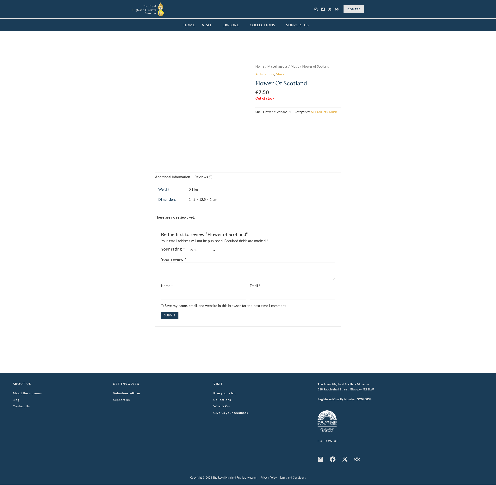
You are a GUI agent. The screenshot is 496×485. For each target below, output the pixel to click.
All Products (264, 74)
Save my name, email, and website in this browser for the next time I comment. (225, 306)
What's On (221, 406)
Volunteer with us (127, 393)
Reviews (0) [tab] (203, 177)
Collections (262, 25)
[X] (330, 9)
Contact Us (21, 406)
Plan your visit (224, 393)
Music (295, 66)
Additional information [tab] (172, 177)
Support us (121, 399)
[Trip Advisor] (336, 9)
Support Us (297, 25)
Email (255, 286)
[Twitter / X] (345, 459)
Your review (173, 260)
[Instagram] (316, 9)
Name (167, 286)
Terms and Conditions (293, 477)
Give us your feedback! (231, 412)
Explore (231, 25)
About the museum (27, 393)
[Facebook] (323, 9)
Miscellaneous (277, 66)
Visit (207, 25)
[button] (353, 9)
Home (189, 25)
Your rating (173, 249)
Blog (16, 399)
